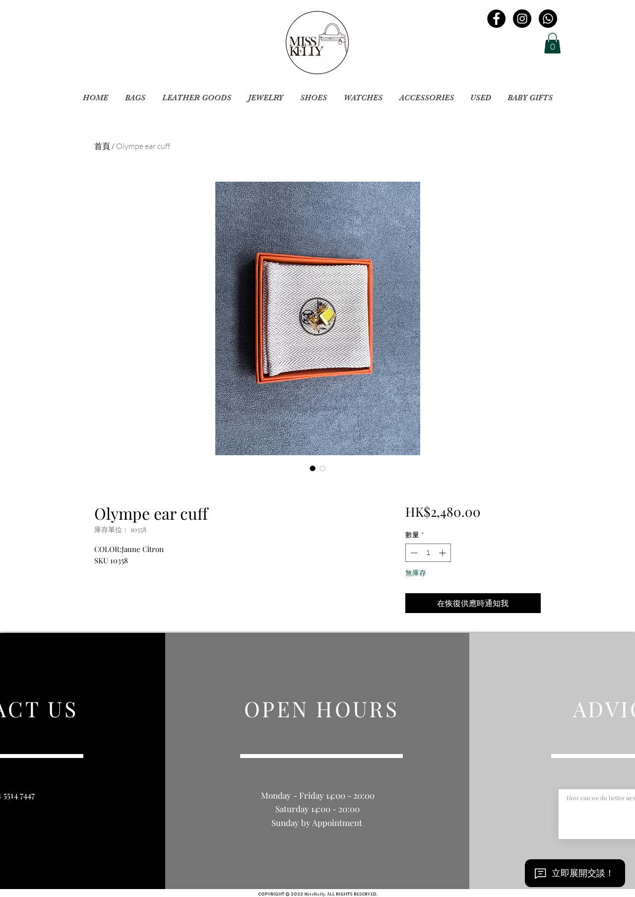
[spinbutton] (428, 552)
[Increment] (443, 552)
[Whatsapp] (548, 18)
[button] (552, 43)
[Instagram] (522, 18)
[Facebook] (496, 18)
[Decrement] (413, 552)
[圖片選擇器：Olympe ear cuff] (313, 468)
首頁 (102, 146)
